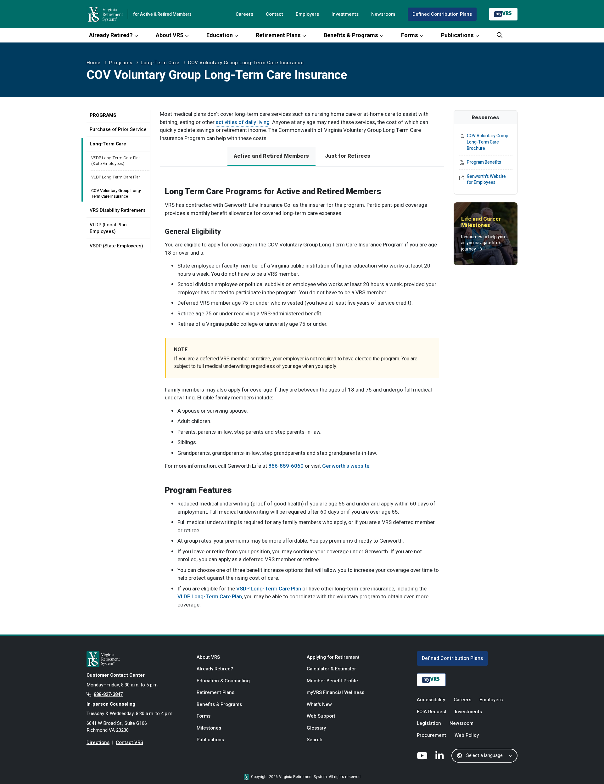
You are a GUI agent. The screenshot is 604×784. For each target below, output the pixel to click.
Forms (409, 35)
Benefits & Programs (351, 35)
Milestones (209, 728)
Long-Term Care (160, 62)
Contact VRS (129, 742)
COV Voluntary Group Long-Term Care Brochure (487, 142)
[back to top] (586, 766)
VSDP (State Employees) (116, 245)
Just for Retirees (348, 156)
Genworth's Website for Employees (486, 179)
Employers (307, 14)
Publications (457, 35)
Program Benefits (484, 162)
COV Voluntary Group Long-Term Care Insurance (246, 62)
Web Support (321, 716)
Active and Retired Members (271, 156)
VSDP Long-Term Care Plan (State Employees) (116, 160)
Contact (274, 14)
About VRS (169, 35)
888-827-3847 (108, 694)
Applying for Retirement (333, 657)
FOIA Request (431, 711)
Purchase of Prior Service (118, 129)
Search (314, 739)
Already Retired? (111, 35)
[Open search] (499, 35)
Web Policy (467, 735)
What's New (319, 704)
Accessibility (431, 699)
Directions (98, 742)
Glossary (316, 728)
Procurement (431, 735)
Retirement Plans (278, 35)
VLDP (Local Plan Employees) (108, 228)
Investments (345, 14)
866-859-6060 (286, 466)
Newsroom (383, 14)
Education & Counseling (223, 680)
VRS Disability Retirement (117, 210)
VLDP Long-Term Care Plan (116, 177)
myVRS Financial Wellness (335, 692)
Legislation (429, 723)
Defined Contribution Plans (442, 14)
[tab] (271, 156)
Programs (120, 62)
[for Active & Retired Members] (137, 659)
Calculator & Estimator (331, 668)
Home (94, 62)
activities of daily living (243, 122)
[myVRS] (503, 14)
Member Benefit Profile (332, 680)
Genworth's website (345, 466)
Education (219, 35)
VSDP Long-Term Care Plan (268, 589)
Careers (244, 14)
